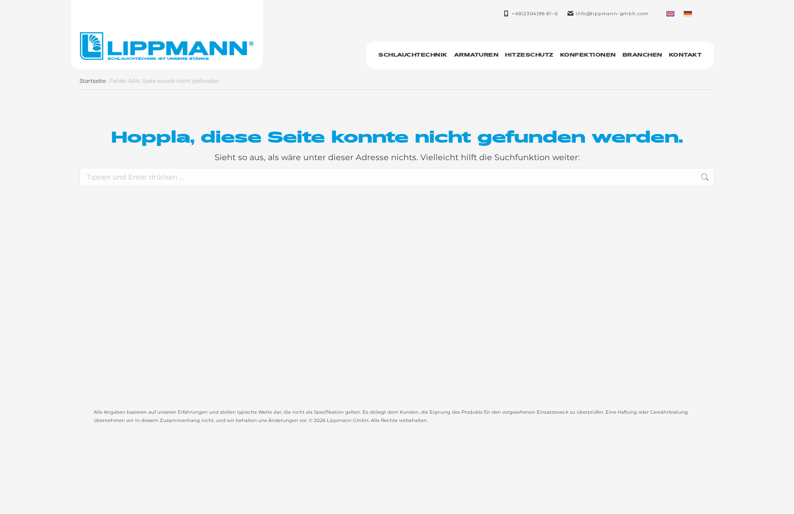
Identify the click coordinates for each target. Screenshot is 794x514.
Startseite (92, 80)
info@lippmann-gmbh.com (612, 14)
